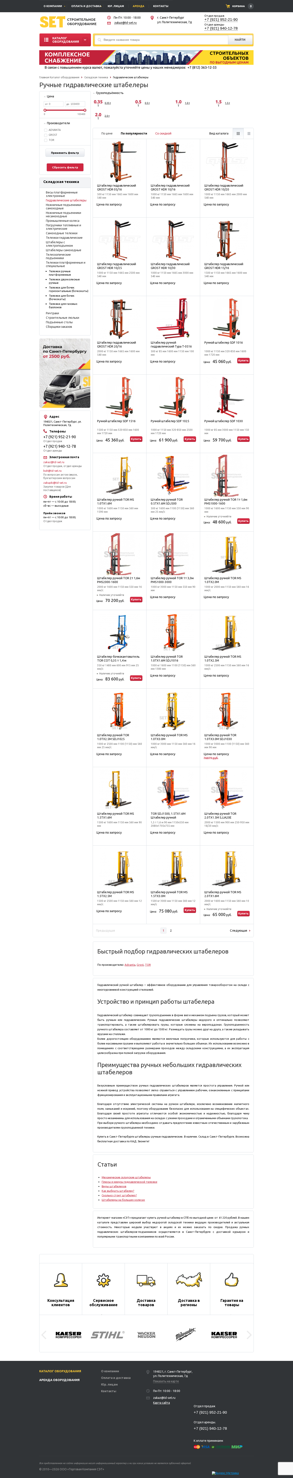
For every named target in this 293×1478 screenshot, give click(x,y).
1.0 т (187, 103)
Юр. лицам (109, 1384)
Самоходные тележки (61, 233)
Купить (243, 360)
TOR (51, 140)
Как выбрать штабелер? (118, 1190)
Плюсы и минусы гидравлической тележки (129, 1181)
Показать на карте (166, 1381)
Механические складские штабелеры (126, 1177)
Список (248, 133)
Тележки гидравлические (64, 237)
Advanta (55, 129)
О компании (110, 1371)
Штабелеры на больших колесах (123, 1199)
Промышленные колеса (62, 220)
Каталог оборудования (64, 77)
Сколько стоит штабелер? (119, 1195)
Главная (44, 77)
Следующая (238, 930)
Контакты (108, 1391)
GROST (53, 134)
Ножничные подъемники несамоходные (63, 214)
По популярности (134, 133)
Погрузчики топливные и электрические (63, 227)
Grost (140, 964)
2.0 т (107, 116)
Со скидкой (163, 133)
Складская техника (96, 77)
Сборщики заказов (59, 326)
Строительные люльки (62, 317)
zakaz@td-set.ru (125, 22)
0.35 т (108, 103)
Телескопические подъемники (58, 256)
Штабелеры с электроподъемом (59, 243)
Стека (238, 133)
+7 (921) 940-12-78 (221, 28)
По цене (107, 133)
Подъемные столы (59, 322)
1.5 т (227, 103)
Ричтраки (52, 313)
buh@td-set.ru (52, 470)
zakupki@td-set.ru (55, 482)
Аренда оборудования (59, 1380)
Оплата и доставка (116, 1378)
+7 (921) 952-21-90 (221, 19)
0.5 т (147, 103)
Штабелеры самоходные (63, 250)
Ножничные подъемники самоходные (63, 206)
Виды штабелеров (114, 1186)
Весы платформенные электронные (62, 194)
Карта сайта (161, 1402)
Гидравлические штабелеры (66, 200)
